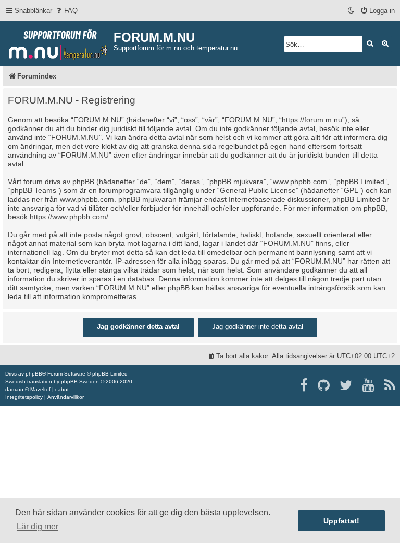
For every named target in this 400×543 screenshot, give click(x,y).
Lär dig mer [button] (37, 526)
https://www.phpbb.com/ (69, 217)
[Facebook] (304, 385)
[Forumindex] (58, 42)
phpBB (34, 374)
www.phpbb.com (87, 199)
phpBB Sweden (80, 381)
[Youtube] (369, 385)
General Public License (258, 190)
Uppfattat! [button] (341, 520)
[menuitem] (66, 10)
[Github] (324, 385)
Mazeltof (40, 389)
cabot (62, 389)
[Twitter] (346, 385)
